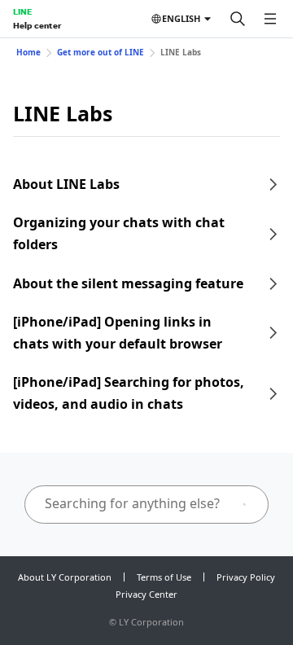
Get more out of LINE (100, 52)
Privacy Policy (245, 577)
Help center (37, 25)
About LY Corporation (65, 577)
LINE (22, 11)
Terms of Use (164, 577)
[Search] (237, 18)
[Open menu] (270, 18)
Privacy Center (146, 594)
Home (28, 52)
